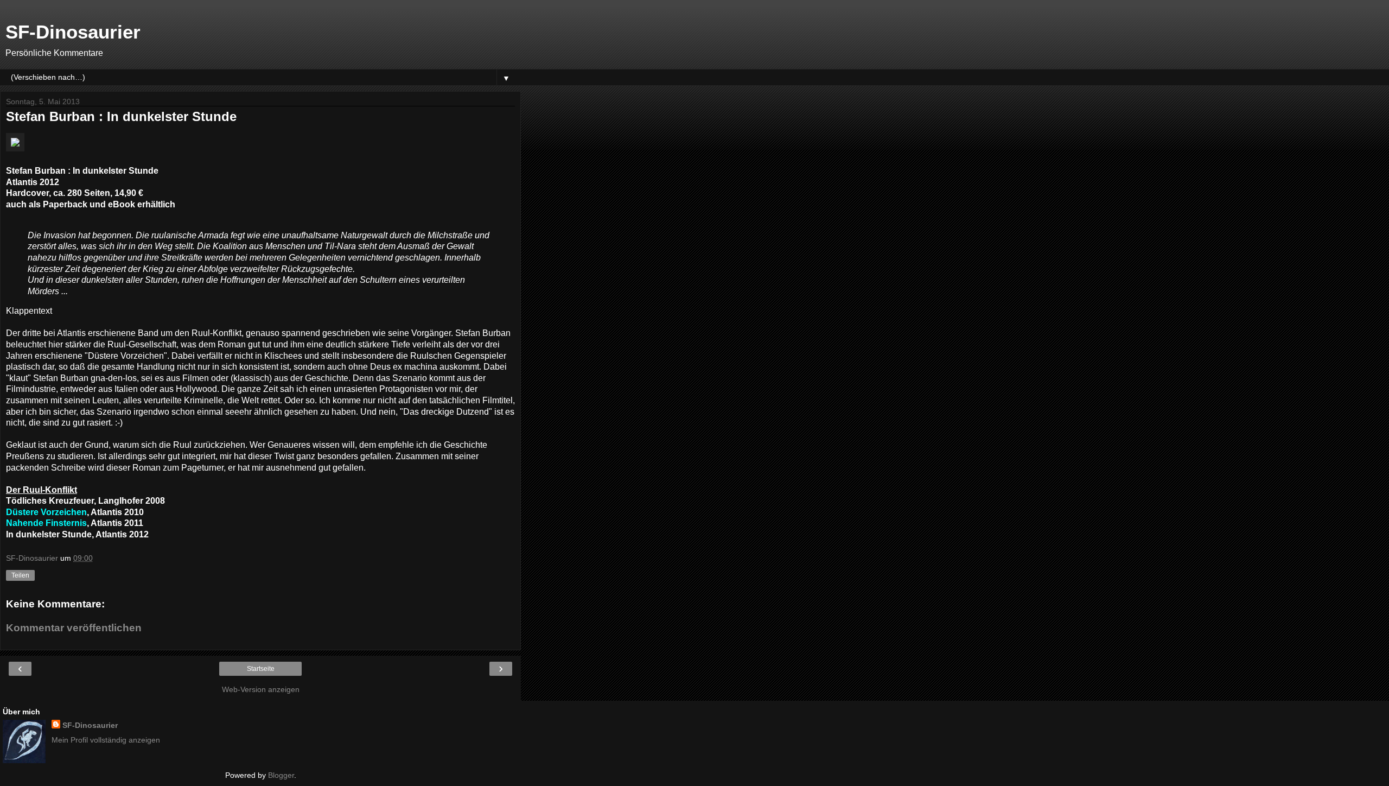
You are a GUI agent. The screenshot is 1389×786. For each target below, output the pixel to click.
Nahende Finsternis (46, 523)
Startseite (261, 669)
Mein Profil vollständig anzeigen (106, 740)
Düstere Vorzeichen (46, 512)
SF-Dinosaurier (73, 32)
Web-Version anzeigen (261, 689)
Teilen (20, 575)
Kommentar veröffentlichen (74, 627)
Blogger (281, 775)
